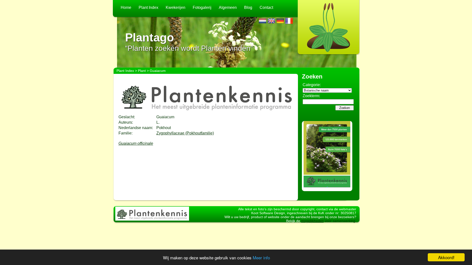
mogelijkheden (312, 221)
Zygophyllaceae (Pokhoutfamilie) (185, 133)
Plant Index (148, 7)
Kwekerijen (175, 7)
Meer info (261, 257)
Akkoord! (446, 257)
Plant (142, 71)
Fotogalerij (202, 7)
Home (126, 7)
